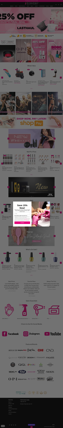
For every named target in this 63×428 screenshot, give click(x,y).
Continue (22, 222)
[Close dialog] (49, 203)
